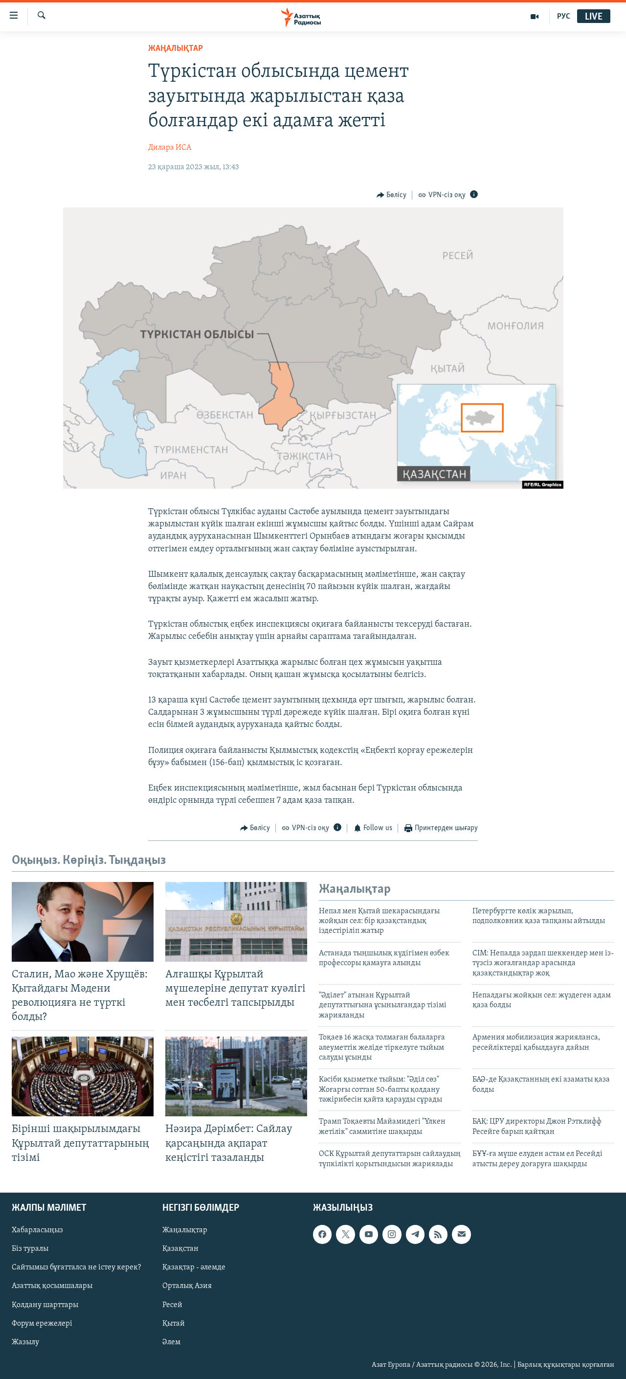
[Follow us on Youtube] (368, 1234)
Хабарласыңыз (37, 1230)
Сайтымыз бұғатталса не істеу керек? (76, 1267)
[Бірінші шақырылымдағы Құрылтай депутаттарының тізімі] (83, 1076)
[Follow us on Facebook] (322, 1234)
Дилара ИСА (169, 148)
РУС (563, 17)
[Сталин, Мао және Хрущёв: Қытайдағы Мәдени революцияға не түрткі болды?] (83, 922)
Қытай (173, 1324)
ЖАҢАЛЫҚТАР (175, 49)
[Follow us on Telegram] (415, 1234)
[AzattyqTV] (535, 16)
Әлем (171, 1342)
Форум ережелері (42, 1324)
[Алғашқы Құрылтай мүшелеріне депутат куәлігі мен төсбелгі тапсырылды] (236, 922)
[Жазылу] (461, 1234)
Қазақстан (180, 1249)
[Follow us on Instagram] (391, 1234)
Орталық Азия (187, 1286)
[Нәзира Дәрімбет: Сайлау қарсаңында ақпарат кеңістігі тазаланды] (236, 1076)
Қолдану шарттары (45, 1305)
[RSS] (438, 1234)
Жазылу (25, 1342)
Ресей (172, 1305)
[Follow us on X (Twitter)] (345, 1234)
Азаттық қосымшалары (52, 1286)
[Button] (392, 195)
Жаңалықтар (184, 1230)
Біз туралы (30, 1249)
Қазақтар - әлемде (193, 1267)
